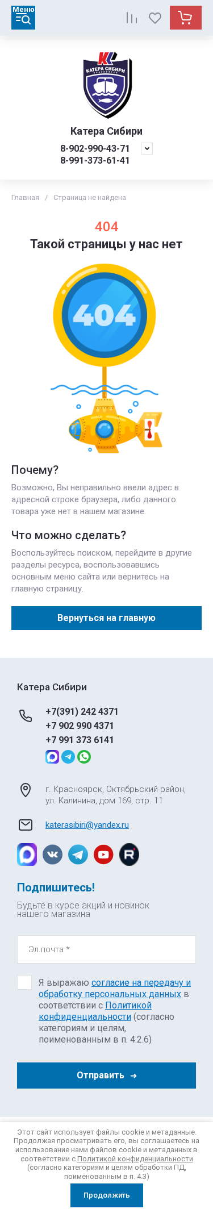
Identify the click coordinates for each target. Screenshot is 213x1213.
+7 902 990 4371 (79, 726)
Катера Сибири (106, 131)
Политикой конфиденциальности (95, 1011)
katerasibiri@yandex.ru (87, 825)
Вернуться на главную (106, 617)
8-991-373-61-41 (95, 160)
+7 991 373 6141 (79, 740)
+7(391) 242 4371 (82, 711)
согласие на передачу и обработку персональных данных (115, 988)
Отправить (100, 1075)
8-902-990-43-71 (95, 148)
